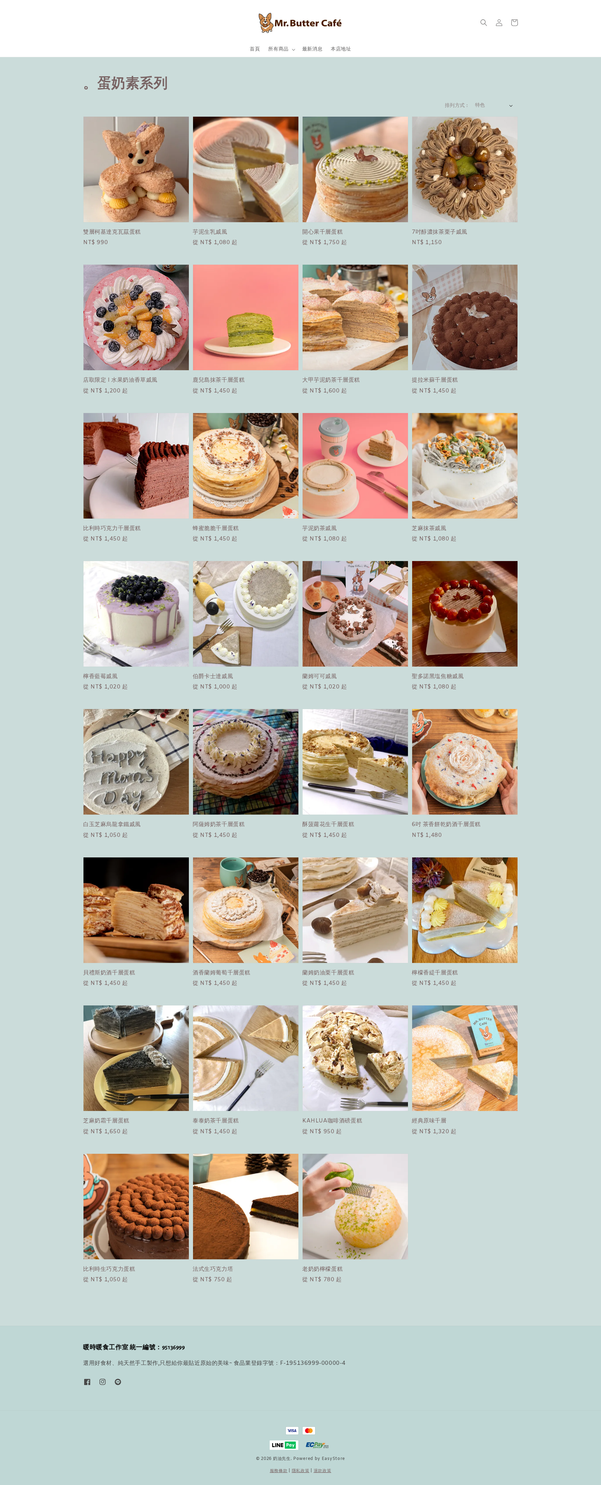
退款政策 (322, 1471)
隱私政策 (301, 1471)
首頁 (255, 49)
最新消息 (312, 49)
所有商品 (278, 49)
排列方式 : (456, 105)
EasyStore (333, 1459)
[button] (483, 22)
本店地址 (341, 49)
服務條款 (279, 1471)
